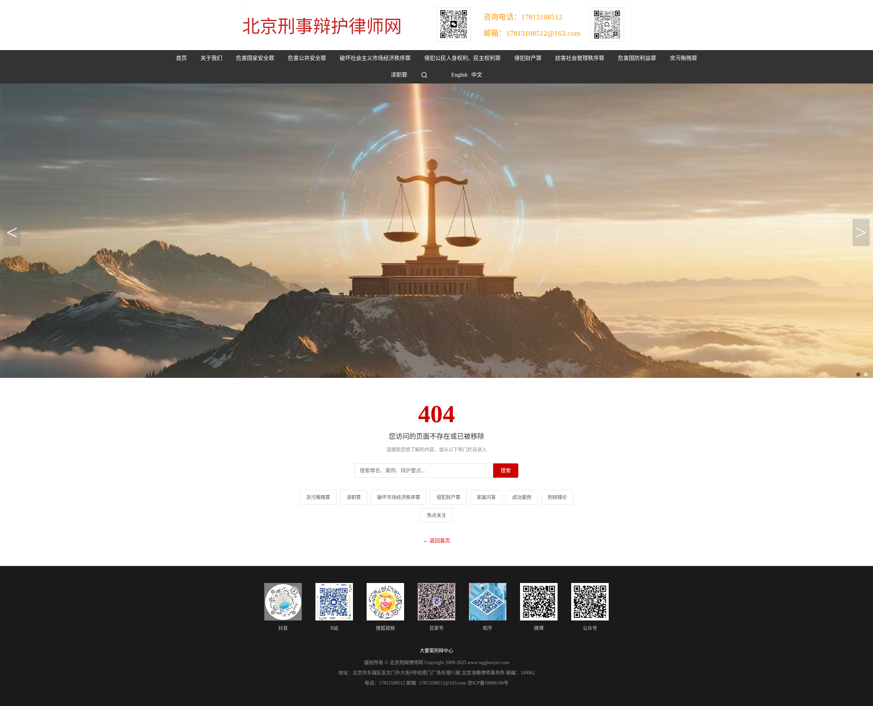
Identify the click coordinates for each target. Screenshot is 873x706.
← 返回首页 (436, 540)
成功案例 (521, 497)
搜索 (506, 470)
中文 (476, 75)
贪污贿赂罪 (683, 58)
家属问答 (486, 497)
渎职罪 (399, 75)
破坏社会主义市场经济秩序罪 (375, 58)
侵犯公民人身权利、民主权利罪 (462, 58)
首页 (181, 58)
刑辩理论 (557, 497)
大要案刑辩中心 (436, 650)
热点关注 (436, 515)
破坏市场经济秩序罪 (398, 497)
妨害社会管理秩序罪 (579, 58)
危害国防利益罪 (637, 58)
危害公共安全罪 (307, 58)
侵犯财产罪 (528, 58)
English (454, 75)
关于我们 (211, 58)
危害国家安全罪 (255, 58)
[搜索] (424, 75)
